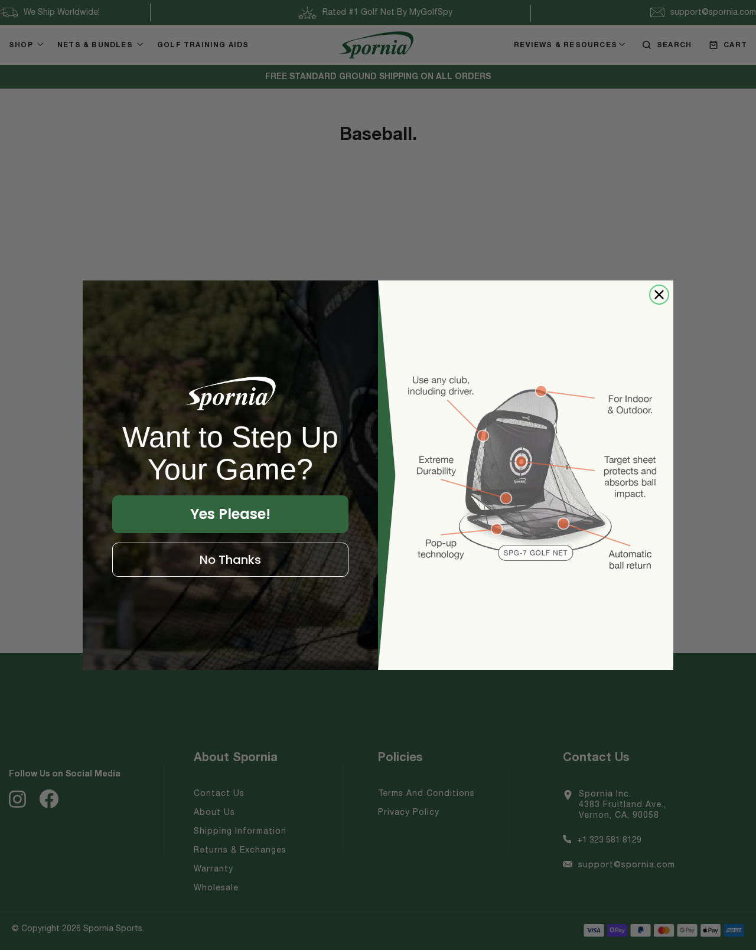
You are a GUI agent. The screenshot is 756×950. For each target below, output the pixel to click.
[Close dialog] (659, 294)
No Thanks (230, 559)
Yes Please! (230, 514)
